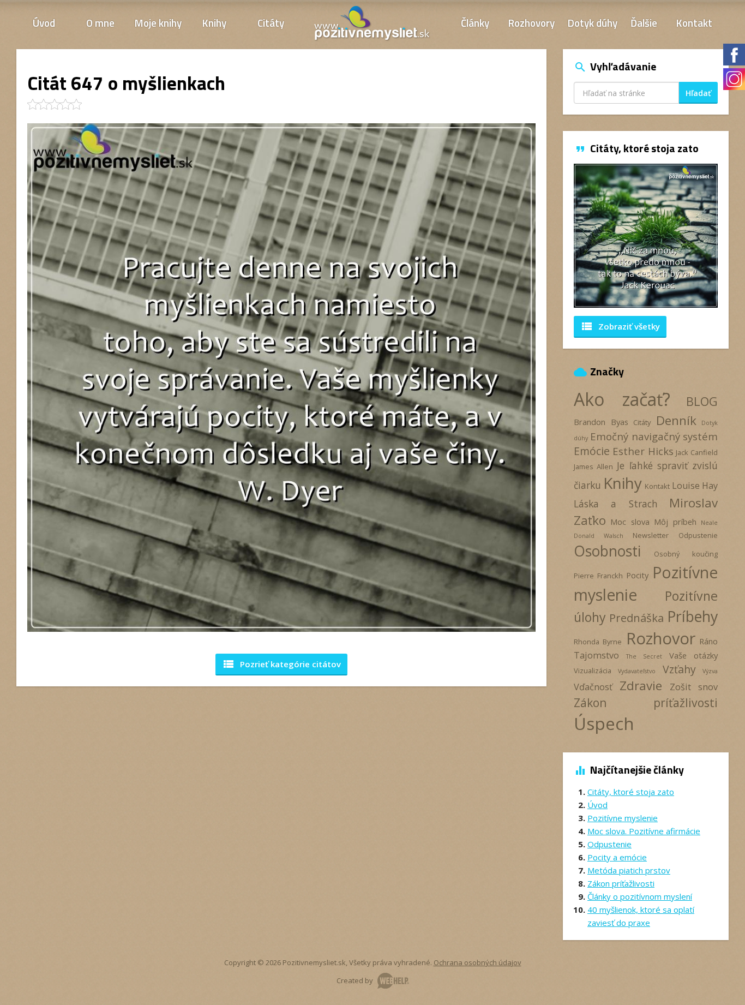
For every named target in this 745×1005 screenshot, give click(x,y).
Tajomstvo (596, 655)
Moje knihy (158, 23)
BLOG (702, 401)
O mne (100, 23)
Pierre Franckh (598, 576)
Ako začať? (622, 399)
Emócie (592, 451)
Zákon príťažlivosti (646, 702)
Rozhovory (531, 23)
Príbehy (692, 616)
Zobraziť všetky (620, 326)
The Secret (644, 656)
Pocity (637, 575)
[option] (632, 236)
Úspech (604, 723)
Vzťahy (679, 669)
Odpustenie (698, 535)
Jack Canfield (697, 452)
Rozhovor (660, 638)
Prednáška (636, 617)
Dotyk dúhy (592, 23)
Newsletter (651, 535)
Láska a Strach (616, 503)
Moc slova (629, 521)
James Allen (593, 466)
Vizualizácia (592, 670)
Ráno (708, 641)
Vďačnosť (593, 687)
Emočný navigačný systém (654, 436)
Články (475, 23)
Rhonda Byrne (598, 642)
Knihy (214, 23)
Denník (676, 420)
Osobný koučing (686, 554)
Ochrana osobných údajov (477, 962)
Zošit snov (694, 687)
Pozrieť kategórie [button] (281, 664)
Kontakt (694, 23)
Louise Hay (695, 486)
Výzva (710, 671)
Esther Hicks (643, 451)
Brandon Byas (601, 421)
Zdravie (641, 685)
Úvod (44, 23)
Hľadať (698, 93)
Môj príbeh (675, 521)
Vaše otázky (693, 655)
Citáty (270, 23)
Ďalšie (643, 23)
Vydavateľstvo (637, 671)
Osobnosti (607, 551)
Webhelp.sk (393, 981)
